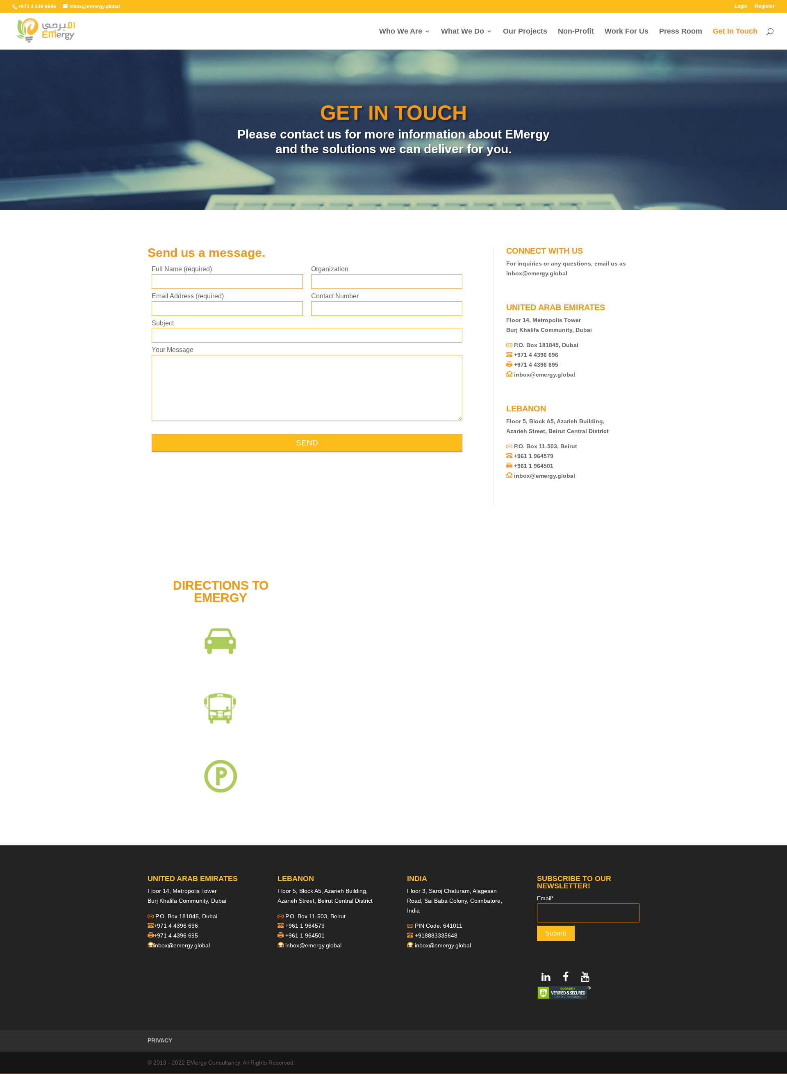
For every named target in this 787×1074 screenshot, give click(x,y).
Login (741, 6)
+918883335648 (436, 935)
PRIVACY (160, 1040)
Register (765, 6)
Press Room (680, 31)
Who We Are (400, 31)
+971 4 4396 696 (536, 355)
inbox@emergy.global (536, 273)
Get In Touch (735, 31)
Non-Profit (576, 31)
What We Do (462, 31)
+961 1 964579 (533, 456)
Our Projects (525, 31)
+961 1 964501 (533, 466)
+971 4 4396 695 (536, 364)
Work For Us (626, 31)
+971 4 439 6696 (37, 6)
